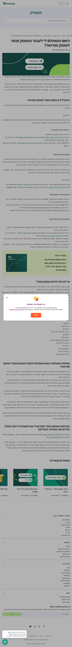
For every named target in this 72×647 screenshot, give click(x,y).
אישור (36, 315)
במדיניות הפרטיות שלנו (16, 310)
